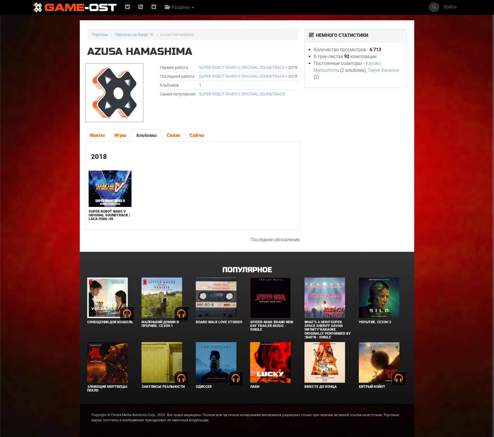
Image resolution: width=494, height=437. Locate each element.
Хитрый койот (372, 387)
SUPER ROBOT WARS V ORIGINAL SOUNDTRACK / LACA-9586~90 (109, 215)
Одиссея (204, 387)
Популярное (247, 270)
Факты (97, 135)
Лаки (254, 387)
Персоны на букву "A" (134, 34)
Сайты (197, 135)
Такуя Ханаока (383, 70)
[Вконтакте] (153, 7)
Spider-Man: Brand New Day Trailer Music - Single (271, 326)
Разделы (180, 7)
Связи (173, 135)
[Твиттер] (127, 7)
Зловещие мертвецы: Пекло (107, 388)
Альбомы (146, 135)
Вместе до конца (320, 387)
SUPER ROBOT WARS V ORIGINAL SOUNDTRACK (242, 67)
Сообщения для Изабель (110, 322)
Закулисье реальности (163, 387)
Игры (120, 135)
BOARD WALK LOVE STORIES (219, 322)
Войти (450, 7)
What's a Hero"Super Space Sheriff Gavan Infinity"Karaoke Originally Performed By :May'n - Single (327, 329)
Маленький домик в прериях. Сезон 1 (160, 324)
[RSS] (140, 7)
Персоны (99, 34)
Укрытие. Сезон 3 (375, 322)
